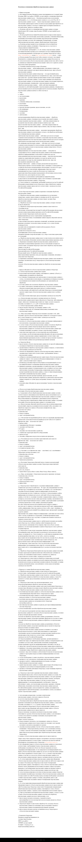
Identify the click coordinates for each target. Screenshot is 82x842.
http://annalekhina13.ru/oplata (44, 55)
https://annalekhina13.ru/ (25, 55)
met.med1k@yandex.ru (51, 742)
